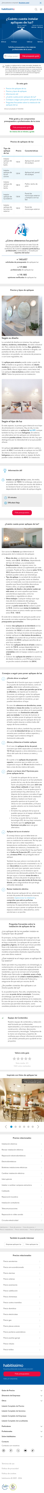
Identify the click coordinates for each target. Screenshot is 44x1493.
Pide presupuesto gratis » (33, 1082)
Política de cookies (9, 1474)
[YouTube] (25, 1451)
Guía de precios (15, 1227)
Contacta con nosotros (10, 1446)
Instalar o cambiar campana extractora (17, 1185)
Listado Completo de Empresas (14, 1416)
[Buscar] (36, 9)
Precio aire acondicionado (13, 1267)
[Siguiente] (38, 1126)
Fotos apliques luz (32, 1244)
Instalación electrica (9, 1144)
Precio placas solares (11, 1326)
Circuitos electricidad (10, 1220)
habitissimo (4, 1227)
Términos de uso (8, 1464)
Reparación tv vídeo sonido (12, 1215)
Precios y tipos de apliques (16, 91)
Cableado (6, 1191)
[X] (18, 1451)
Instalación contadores (10, 1203)
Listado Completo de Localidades (15, 1421)
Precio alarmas (9, 1273)
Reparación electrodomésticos (14, 1156)
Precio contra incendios (12, 1303)
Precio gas (7, 1320)
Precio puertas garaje (11, 1338)
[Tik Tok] (33, 1451)
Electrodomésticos (9, 1162)
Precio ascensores (10, 1285)
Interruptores (7, 1179)
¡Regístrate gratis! (24, 3)
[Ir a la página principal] (8, 9)
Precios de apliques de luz (16, 89)
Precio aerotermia (10, 1261)
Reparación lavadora (10, 1197)
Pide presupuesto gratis (30, 56)
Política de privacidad (10, 1469)
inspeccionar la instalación (24, 898)
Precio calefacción (10, 1291)
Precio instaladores (6, 1229)
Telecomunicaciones (9, 1209)
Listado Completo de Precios (13, 1406)
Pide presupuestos (22, 513)
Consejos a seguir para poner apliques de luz (23, 100)
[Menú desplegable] (42, 9)
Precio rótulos (8, 1344)
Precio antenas (9, 1279)
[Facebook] (11, 1451)
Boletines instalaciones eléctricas (14, 1167)
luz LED (32, 430)
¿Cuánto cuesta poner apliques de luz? (21, 97)
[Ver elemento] (11, 1127)
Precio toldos (8, 1350)
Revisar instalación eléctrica (12, 1150)
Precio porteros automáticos (14, 1332)
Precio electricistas (21, 1229)
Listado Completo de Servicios (13, 1411)
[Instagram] (4, 1451)
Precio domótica (9, 1308)
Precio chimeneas (10, 1297)
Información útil (12, 94)
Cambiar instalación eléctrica (13, 1173)
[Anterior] (6, 1126)
